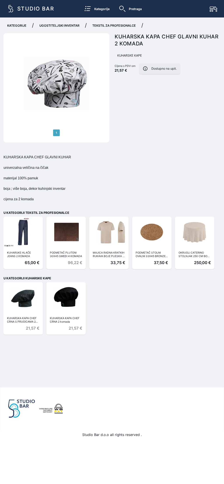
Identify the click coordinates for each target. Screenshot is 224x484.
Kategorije (16, 25)
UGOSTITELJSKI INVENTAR (59, 25)
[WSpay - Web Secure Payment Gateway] (51, 408)
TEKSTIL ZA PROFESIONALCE (114, 25)
